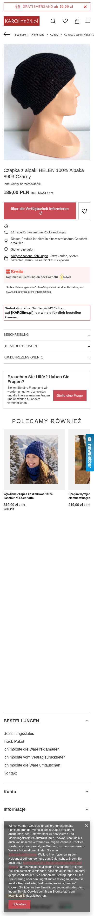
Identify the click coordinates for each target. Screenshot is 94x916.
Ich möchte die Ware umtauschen (32, 765)
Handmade (38, 34)
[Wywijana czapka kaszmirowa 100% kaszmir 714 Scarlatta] (34, 459)
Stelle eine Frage (70, 395)
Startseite (20, 34)
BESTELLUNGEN (21, 720)
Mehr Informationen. (40, 291)
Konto (10, 791)
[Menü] (88, 21)
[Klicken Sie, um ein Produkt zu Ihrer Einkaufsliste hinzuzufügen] (84, 210)
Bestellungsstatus (19, 733)
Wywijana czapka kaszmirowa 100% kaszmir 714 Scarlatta (28, 496)
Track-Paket (14, 741)
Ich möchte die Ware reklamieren (32, 749)
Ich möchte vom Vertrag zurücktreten (35, 757)
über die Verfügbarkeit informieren (40, 209)
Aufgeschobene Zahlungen (29, 256)
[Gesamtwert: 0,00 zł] (77, 21)
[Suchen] (53, 21)
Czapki (54, 34)
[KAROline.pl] (22, 312)
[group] (47, 102)
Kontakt (10, 773)
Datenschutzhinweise (22, 854)
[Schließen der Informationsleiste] (85, 7)
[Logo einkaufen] (22, 21)
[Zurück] (7, 34)
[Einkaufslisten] (65, 21)
